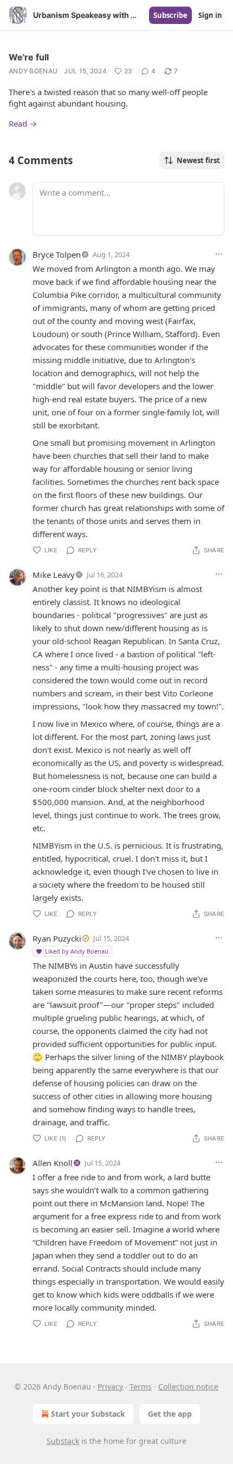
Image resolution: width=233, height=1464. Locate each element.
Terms (141, 1386)
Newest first (198, 160)
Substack (63, 1441)
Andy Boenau (33, 71)
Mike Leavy (54, 574)
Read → (23, 123)
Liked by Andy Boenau (76, 951)
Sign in (210, 15)
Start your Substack (88, 1414)
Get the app (170, 1414)
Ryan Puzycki (57, 938)
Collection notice (188, 1386)
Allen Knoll (53, 1162)
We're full (29, 57)
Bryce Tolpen (57, 254)
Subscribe (170, 15)
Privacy (110, 1386)
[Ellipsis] (219, 254)
